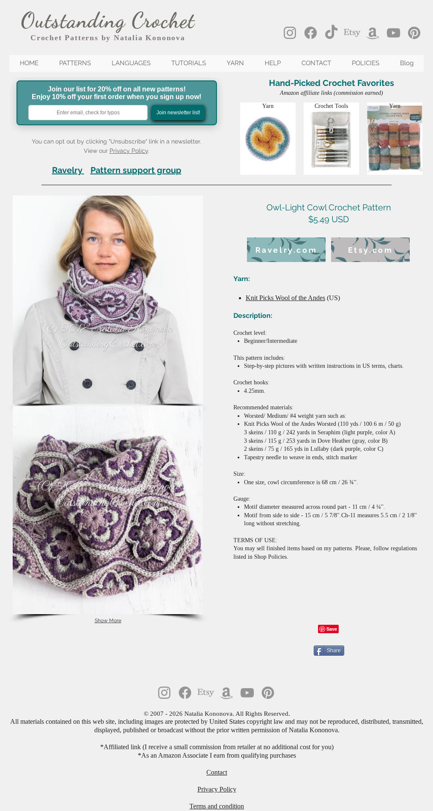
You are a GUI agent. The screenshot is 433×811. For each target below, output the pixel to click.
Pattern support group (135, 170)
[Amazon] (372, 33)
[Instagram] (290, 33)
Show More (108, 620)
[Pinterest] (414, 33)
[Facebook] (310, 33)
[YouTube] (393, 33)
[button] (108, 300)
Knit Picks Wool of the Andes (285, 297)
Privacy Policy (129, 150)
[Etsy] (352, 33)
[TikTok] (331, 33)
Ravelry (67, 170)
